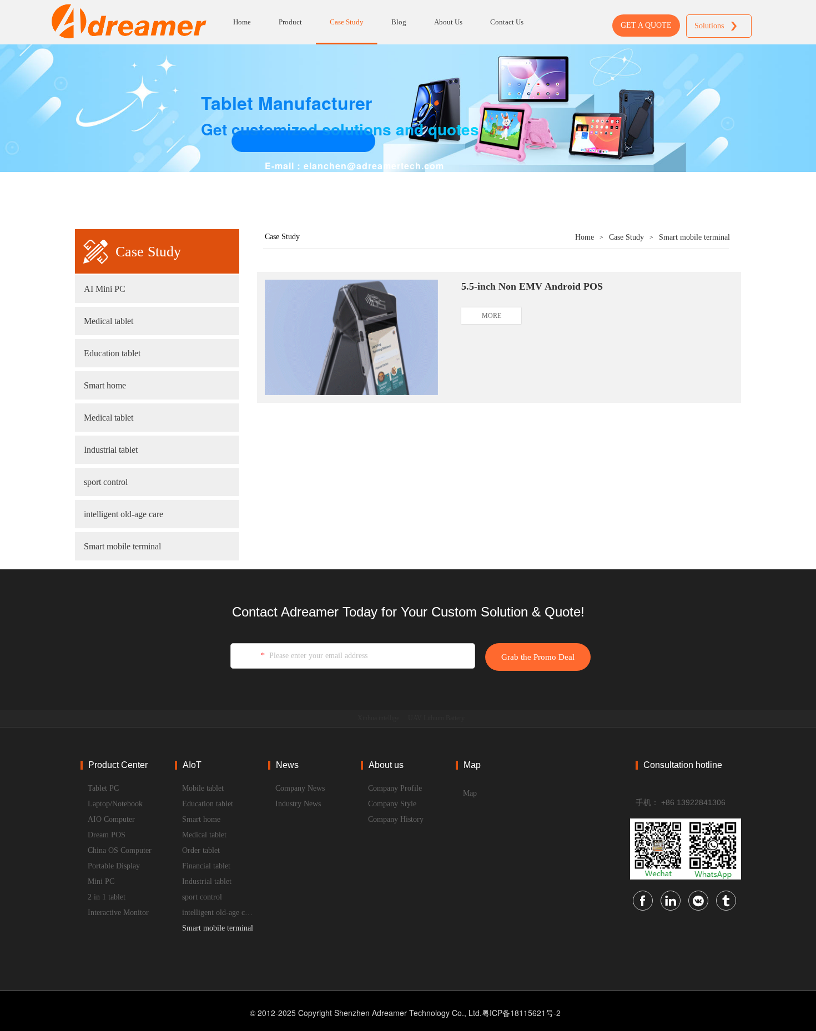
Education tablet (112, 353)
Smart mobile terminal (122, 546)
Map (470, 793)
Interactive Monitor (118, 912)
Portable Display (114, 866)
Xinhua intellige (378, 718)
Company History (396, 819)
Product (290, 22)
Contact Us (506, 22)
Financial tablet (206, 866)
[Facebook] (643, 901)
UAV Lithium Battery (436, 718)
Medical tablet (108, 321)
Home (242, 22)
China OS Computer (120, 850)
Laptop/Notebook (115, 804)
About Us (448, 22)
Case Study (347, 22)
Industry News (298, 804)
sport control (106, 482)
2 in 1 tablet (106, 897)
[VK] (698, 901)
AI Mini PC (104, 289)
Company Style (392, 804)
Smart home (105, 385)
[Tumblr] (726, 901)
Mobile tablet (203, 788)
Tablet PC (103, 788)
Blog (398, 22)
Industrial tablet (111, 449)
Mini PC (101, 881)
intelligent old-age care (123, 514)
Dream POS (106, 835)
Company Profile (395, 788)
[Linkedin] (671, 901)
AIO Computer (111, 819)
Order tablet (201, 850)
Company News (300, 788)
